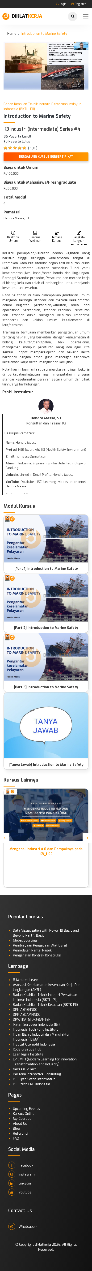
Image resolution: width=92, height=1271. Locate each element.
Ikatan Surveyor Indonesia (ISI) (36, 1024)
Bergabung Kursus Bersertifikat (46, 157)
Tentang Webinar (35, 239)
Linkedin (24, 1183)
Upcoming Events (26, 1109)
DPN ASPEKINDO (25, 1009)
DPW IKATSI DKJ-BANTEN (31, 1019)
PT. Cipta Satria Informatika (34, 1079)
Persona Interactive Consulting (37, 1074)
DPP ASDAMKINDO (27, 1014)
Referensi (20, 1133)
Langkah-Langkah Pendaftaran (79, 240)
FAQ (16, 1138)
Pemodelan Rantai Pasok (32, 950)
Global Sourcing (25, 940)
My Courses (22, 1118)
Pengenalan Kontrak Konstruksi (37, 955)
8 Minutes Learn (25, 980)
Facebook (25, 1165)
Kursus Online (23, 1113)
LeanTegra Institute (28, 1054)
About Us (20, 1123)
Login (63, 4)
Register (80, 4)
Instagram (26, 1174)
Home (11, 33)
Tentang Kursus (57, 239)
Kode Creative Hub (27, 1049)
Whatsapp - (27, 1226)
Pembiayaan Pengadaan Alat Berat (40, 945)
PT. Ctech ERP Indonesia (31, 1084)
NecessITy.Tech (25, 1069)
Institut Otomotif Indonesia (34, 1044)
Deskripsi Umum (13, 239)
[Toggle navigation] (85, 16)
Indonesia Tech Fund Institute (36, 1029)
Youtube (24, 1192)
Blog (16, 1128)
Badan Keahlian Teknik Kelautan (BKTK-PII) (45, 1005)
